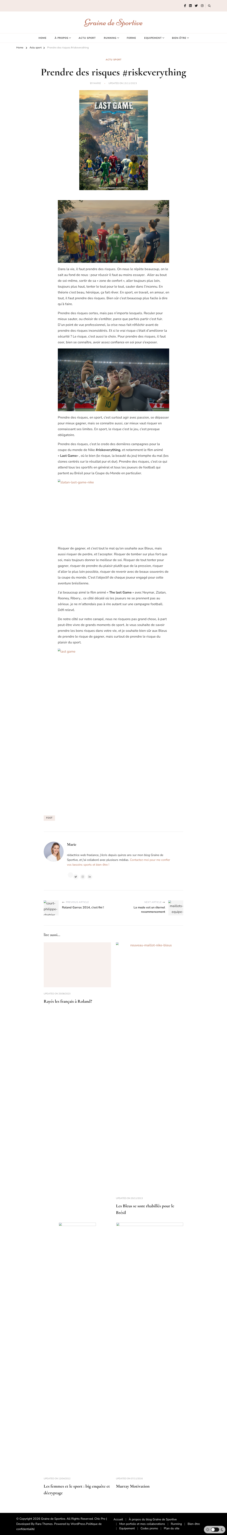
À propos (61, 38)
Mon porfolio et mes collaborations (142, 1524)
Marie (97, 83)
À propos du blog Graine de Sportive (153, 1519)
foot (49, 817)
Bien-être (179, 38)
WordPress (78, 1524)
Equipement (153, 38)
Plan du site (171, 1528)
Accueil (118, 1519)
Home (43, 38)
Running (110, 38)
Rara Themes (44, 1524)
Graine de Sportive (113, 22)
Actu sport (87, 38)
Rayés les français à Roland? (68, 1001)
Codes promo (149, 1528)
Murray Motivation (133, 1486)
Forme (131, 38)
